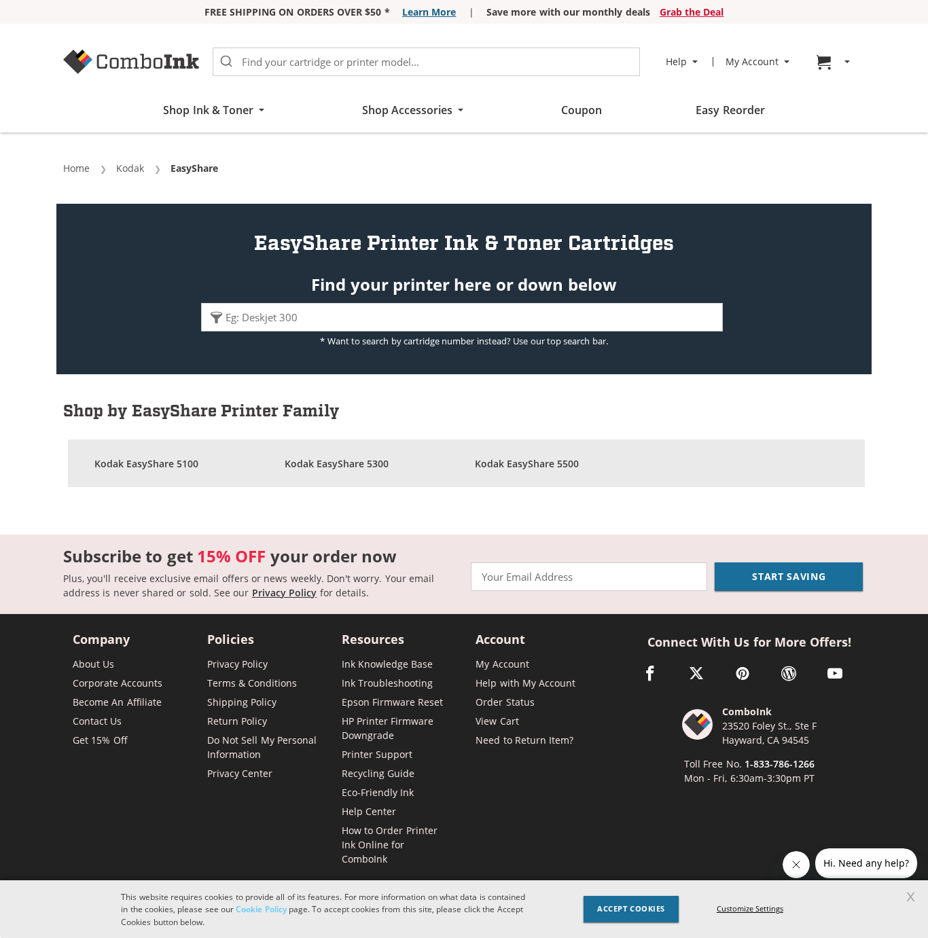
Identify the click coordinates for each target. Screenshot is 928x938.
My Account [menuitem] (752, 62)
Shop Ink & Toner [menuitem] (208, 110)
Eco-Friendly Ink (378, 792)
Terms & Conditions (252, 683)
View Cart (497, 721)
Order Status (505, 702)
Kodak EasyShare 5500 (527, 463)
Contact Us (97, 721)
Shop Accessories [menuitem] (407, 110)
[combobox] (426, 62)
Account (500, 640)
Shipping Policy (241, 702)
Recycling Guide (378, 773)
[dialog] (464, 909)
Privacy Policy (284, 592)
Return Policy (237, 721)
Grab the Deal (692, 11)
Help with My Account (525, 683)
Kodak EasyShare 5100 (146, 463)
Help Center (369, 811)
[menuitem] (835, 62)
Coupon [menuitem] (581, 110)
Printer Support (377, 754)
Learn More (429, 11)
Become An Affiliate (117, 702)
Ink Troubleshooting (387, 683)
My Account (502, 663)
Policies (230, 640)
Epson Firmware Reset (393, 702)
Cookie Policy (261, 908)
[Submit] (226, 62)
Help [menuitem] (676, 62)
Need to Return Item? (524, 740)
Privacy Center (239, 773)
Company (101, 640)
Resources (373, 640)
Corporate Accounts (117, 683)
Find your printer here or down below (463, 284)
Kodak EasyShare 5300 (337, 463)
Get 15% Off (100, 740)
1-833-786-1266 (780, 763)
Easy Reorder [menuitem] (730, 110)
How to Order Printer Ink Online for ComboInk (390, 844)
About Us (93, 663)
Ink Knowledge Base (387, 663)
